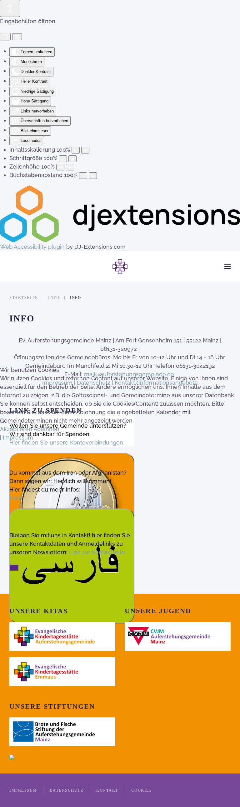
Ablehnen (46, 429)
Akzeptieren (16, 429)
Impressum (18, 437)
